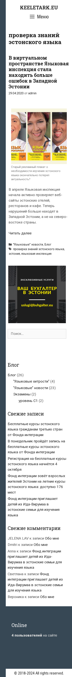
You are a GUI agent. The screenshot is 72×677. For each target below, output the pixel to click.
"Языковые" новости (28, 244)
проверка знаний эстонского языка (38, 249)
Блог (47, 244)
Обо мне (52, 538)
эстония (14, 254)
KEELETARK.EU (39, 7)
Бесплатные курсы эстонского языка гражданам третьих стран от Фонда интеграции (35, 429)
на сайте (34, 635)
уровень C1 (28, 400)
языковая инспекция (36, 254)
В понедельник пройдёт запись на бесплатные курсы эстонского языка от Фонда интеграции (36, 446)
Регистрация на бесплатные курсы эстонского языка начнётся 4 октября (37, 464)
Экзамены (22, 394)
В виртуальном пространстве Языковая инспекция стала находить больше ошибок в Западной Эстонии (39, 72)
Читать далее (20, 233)
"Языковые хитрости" (31, 381)
